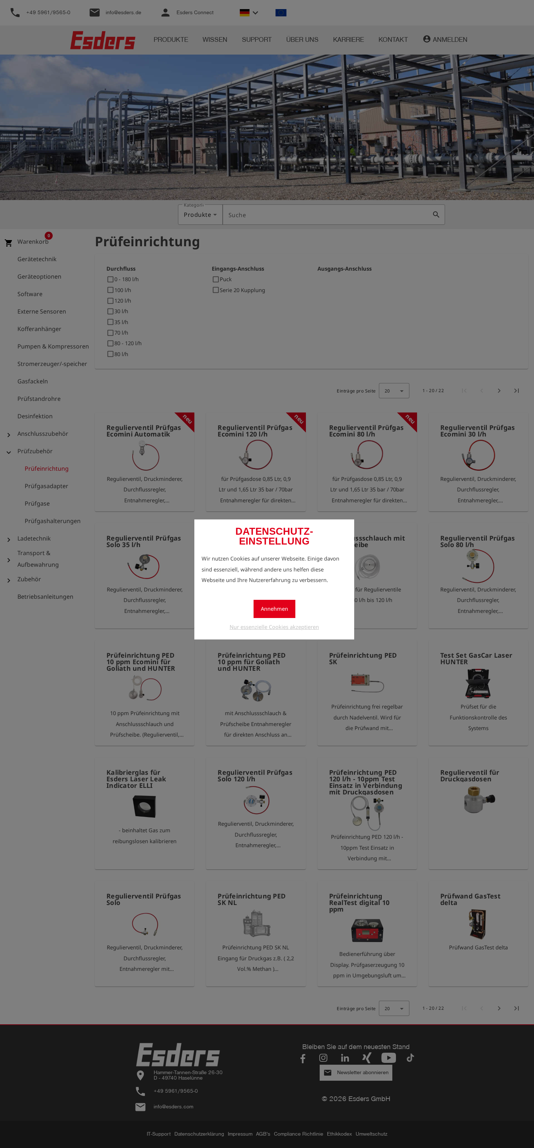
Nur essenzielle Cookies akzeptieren (274, 626)
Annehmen (274, 608)
